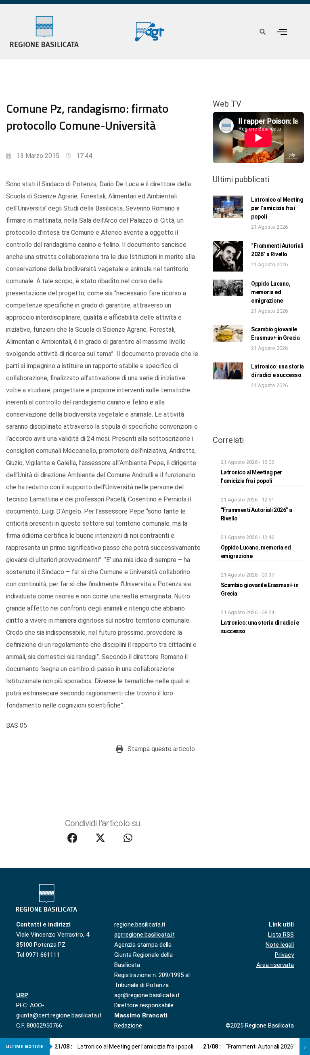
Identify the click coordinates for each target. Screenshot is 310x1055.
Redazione (128, 1025)
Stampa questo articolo (161, 749)
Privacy (284, 954)
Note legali (280, 944)
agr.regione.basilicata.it (144, 934)
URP (22, 995)
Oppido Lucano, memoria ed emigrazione (270, 292)
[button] (282, 32)
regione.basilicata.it (139, 924)
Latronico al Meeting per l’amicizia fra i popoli (277, 208)
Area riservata (275, 965)
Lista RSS (281, 934)
